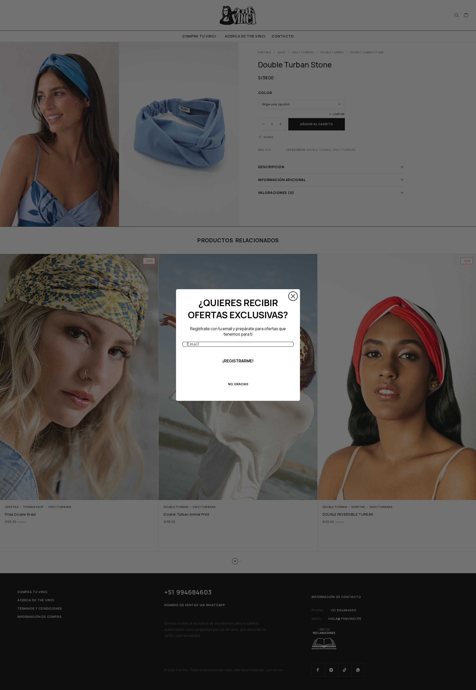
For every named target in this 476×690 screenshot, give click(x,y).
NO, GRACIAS (238, 384)
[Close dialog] (293, 296)
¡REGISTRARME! (238, 361)
